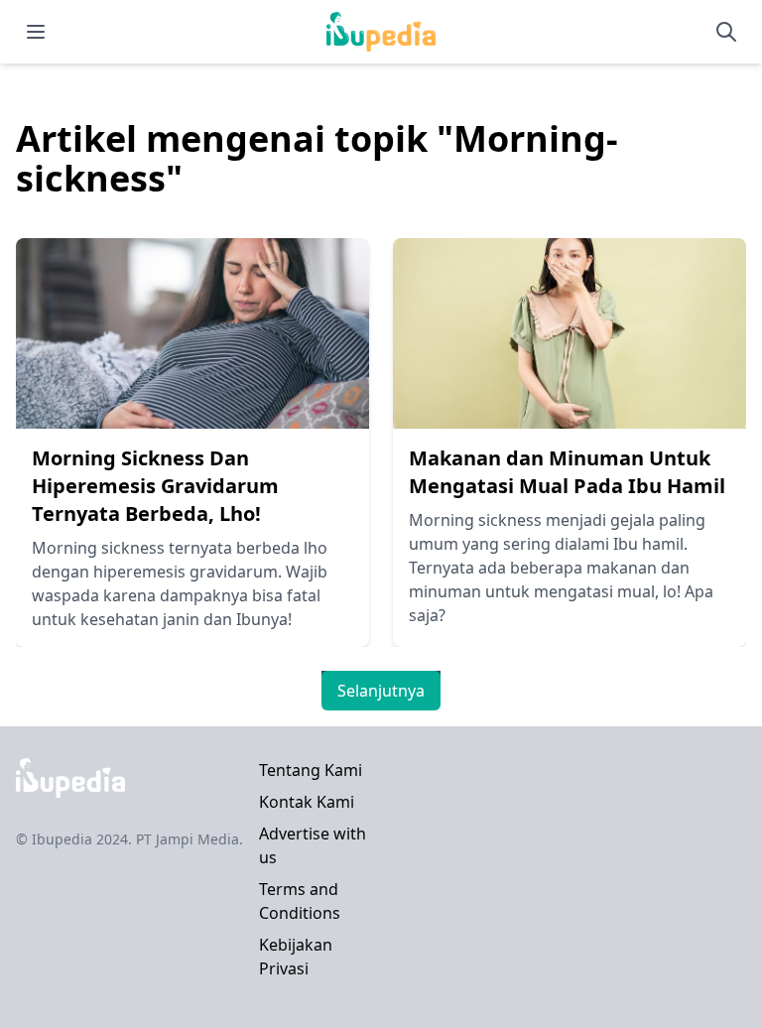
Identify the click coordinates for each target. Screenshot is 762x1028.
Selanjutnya (381, 691)
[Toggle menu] (36, 32)
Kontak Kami (306, 802)
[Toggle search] (726, 32)
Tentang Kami (310, 770)
